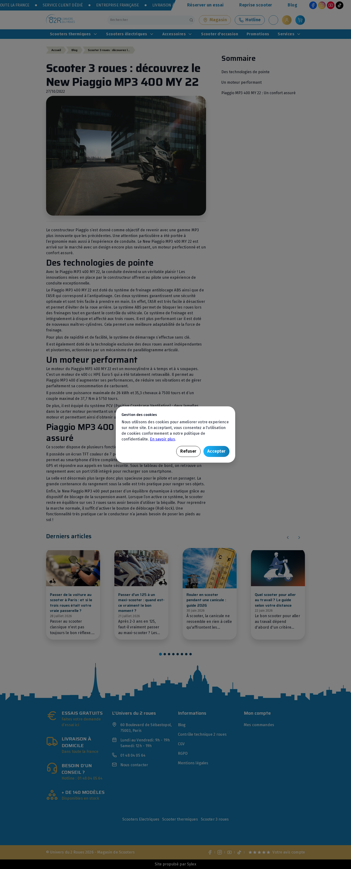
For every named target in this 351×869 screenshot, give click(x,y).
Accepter (216, 451)
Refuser (188, 451)
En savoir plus (162, 439)
